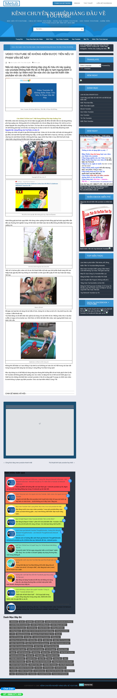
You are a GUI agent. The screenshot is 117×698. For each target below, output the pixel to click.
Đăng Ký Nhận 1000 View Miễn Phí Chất (93, 277)
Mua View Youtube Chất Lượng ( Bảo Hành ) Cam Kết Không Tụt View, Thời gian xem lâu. (95, 269)
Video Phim (69, 671)
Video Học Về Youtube (54, 671)
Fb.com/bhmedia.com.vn (89, 190)
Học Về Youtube (16, 637)
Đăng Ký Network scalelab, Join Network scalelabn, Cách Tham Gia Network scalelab (42, 604)
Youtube (32, 674)
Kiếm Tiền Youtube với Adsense (37, 643)
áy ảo (22, 622)
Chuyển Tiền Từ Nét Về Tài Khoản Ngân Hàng (38, 631)
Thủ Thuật (88, 3)
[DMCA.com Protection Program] (86, 686)
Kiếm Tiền (47, 640)
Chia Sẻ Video (43, 628)
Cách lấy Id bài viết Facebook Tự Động (59, 622)
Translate (87, 68)
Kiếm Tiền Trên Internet (100, 39)
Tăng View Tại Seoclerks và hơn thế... (92, 283)
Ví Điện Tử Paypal (25, 671)
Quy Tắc (41, 658)
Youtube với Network (60, 674)
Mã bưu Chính (62, 649)
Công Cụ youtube (62, 631)
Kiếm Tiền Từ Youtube (61, 640)
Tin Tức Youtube (86, 118)
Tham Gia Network (62, 3)
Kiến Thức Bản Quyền (24, 62)
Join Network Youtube (41, 637)
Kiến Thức (49, 39)
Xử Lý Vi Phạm (21, 674)
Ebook (58, 634)
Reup (49, 658)
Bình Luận (37, 62)
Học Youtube (76, 39)
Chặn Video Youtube (18, 628)
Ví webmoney (39, 671)
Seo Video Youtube (62, 39)
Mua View (45, 652)
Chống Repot (15, 631)
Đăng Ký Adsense (23, 634)
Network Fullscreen (17, 655)
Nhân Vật (30, 655)
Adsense (14, 622)
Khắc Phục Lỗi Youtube (18, 640)
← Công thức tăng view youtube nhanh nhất (18, 462)
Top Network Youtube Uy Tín (90, 293)
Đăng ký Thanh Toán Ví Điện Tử (42, 634)
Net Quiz (55, 652)
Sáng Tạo (57, 658)
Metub (13, 652)
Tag (28, 661)
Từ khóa (13, 671)
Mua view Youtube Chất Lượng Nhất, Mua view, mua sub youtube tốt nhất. (39, 506)
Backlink (29, 622)
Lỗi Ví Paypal (50, 649)
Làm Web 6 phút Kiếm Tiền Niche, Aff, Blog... (95, 262)
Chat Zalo (8, 688)
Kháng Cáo (55, 637)
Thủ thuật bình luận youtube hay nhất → (62, 462)
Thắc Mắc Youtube (50, 665)
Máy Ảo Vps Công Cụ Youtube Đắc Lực (93, 273)
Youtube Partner (44, 674)
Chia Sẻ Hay (32, 628)
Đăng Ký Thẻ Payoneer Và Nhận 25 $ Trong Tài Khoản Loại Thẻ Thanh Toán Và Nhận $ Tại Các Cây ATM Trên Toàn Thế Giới (95, 288)
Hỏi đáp (27, 637)
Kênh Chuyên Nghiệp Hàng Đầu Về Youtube (58, 15)
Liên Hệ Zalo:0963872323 (89, 94)
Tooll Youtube (60, 668)
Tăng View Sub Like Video (34, 39)
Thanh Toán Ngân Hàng (18, 665)
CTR (12, 634)
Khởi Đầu (33, 640)
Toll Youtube (48, 668)
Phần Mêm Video (52, 655)
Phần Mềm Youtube (17, 658)
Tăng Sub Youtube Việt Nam (62, 661)
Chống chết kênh (57, 628)
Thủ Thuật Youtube (66, 665)
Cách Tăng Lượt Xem (59, 625)
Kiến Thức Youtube (86, 121)
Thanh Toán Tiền (35, 665)
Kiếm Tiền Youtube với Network (21, 646)
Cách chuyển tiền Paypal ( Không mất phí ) (94, 280)
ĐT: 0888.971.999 (12, 694)
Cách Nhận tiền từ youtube (19, 625)
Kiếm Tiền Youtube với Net (60, 643)
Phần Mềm (39, 655)
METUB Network (23, 652)
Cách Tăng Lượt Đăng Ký (40, 625)
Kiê (40, 640)
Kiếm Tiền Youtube (17, 643)
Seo (65, 658)
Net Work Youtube (67, 652)
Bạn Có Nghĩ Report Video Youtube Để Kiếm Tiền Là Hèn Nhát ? (35, 519)
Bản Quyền (14, 62)
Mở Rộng (36, 652)
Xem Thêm (19, 43)
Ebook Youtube (85, 109)
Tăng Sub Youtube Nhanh (41, 661)
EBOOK (77, 3)
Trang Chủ (19, 39)
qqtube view (31, 658)
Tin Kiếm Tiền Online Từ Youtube (21, 668)
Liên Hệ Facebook (104, 3)
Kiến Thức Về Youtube (35, 649)
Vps (12, 674)
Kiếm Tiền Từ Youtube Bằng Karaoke (92, 265)
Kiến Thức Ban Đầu (51, 646)
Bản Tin (86, 39)
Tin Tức (38, 668)
